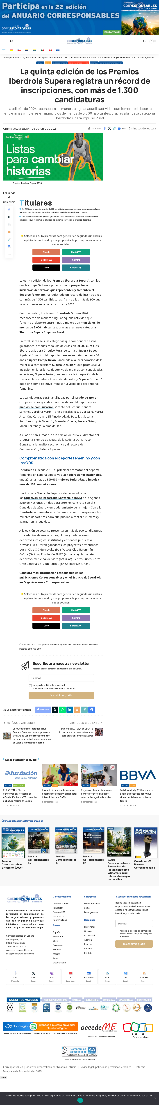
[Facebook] (15, 977)
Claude (46, 252)
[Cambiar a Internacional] (58, 50)
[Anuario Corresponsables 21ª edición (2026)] (13, 842)
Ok (80, 1100)
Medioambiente (19, 785)
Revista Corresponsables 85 (38, 860)
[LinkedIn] (107, 977)
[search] (145, 41)
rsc (39, 644)
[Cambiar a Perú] (50, 50)
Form (3, 1077)
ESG (39, 648)
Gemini (76, 259)
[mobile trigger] (5, 41)
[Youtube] (70, 977)
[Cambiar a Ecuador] (35, 50)
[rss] (144, 977)
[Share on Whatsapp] (62, 710)
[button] (114, 128)
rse (34, 648)
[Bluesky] (125, 977)
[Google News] (89, 977)
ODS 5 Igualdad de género (78, 63)
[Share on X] (109, 128)
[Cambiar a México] (42, 50)
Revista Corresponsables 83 (65, 860)
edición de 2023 (35, 530)
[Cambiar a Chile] (19, 50)
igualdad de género (50, 644)
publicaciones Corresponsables (41, 577)
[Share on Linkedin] (9, 224)
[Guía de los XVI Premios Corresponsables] (145, 842)
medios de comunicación (36, 407)
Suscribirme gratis (61, 695)
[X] (33, 977)
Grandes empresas (59, 63)
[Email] (9, 231)
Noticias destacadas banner (111, 63)
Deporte (23, 648)
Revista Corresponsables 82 (93, 860)
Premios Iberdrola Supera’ (70, 280)
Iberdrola (94, 63)
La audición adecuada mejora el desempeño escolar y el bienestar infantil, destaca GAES (59, 794)
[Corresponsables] (79, 40)
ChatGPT (76, 252)
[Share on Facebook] (104, 128)
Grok (46, 267)
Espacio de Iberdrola (87, 577)
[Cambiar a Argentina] (4, 50)
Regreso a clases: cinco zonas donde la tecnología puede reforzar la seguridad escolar (96, 794)
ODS (30, 648)
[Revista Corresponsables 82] (93, 840)
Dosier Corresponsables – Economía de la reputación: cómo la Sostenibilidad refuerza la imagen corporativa (118, 869)
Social (47, 63)
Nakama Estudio (66, 1067)
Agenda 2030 (66, 644)
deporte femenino (90, 644)
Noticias (40, 63)
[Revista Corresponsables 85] (38, 840)
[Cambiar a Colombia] (27, 50)
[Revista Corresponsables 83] (66, 840)
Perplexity (76, 267)
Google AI (46, 259)
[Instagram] (52, 977)
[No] (155, 1098)
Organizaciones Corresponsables (47, 582)
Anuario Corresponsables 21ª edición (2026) (12, 864)
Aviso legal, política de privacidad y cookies (106, 1067)
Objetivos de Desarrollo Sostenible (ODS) (53, 498)
